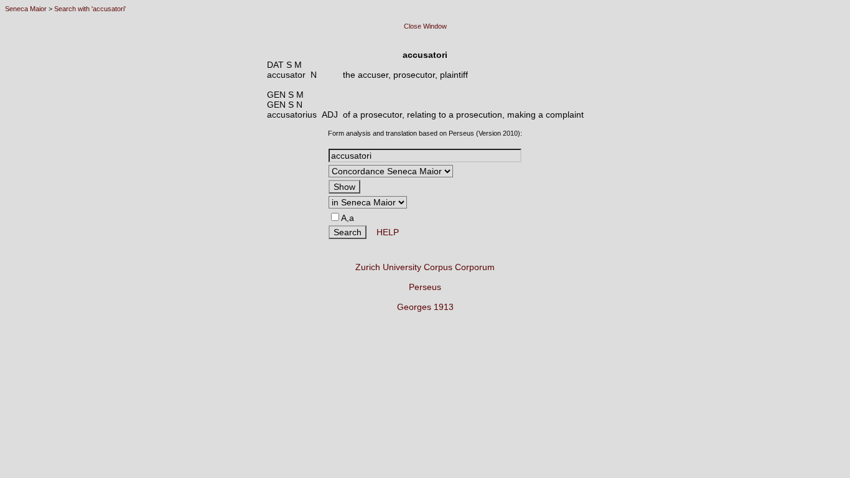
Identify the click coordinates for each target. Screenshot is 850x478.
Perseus (425, 287)
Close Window (425, 26)
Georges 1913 (425, 307)
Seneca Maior (26, 8)
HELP (383, 232)
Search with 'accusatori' (90, 8)
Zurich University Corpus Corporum (425, 267)
